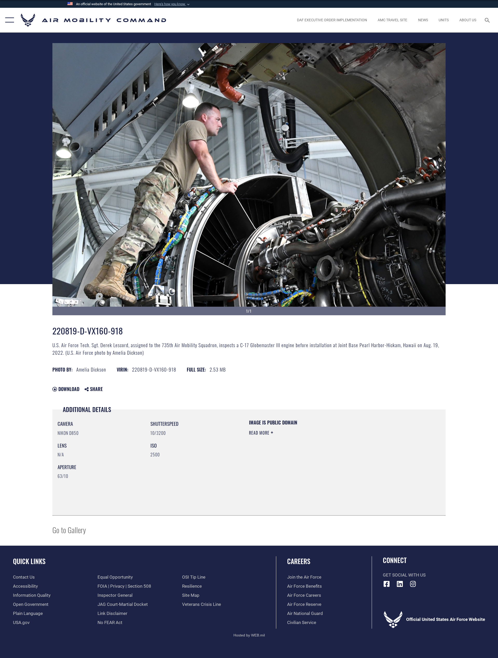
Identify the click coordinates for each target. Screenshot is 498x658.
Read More (260, 433)
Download (68, 389)
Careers (298, 561)
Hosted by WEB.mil (249, 635)
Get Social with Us (404, 575)
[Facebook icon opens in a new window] (387, 584)
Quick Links (29, 561)
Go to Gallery (69, 529)
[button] (172, 4)
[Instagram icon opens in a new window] (413, 584)
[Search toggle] (488, 20)
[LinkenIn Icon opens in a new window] (400, 584)
